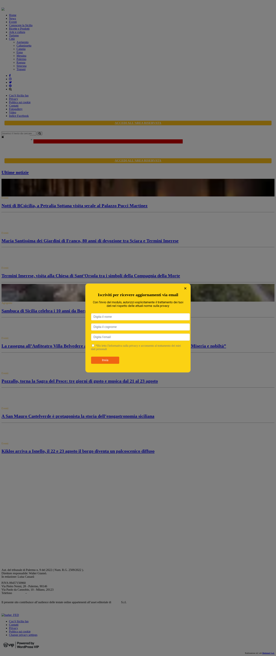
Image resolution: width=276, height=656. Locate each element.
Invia (105, 360)
